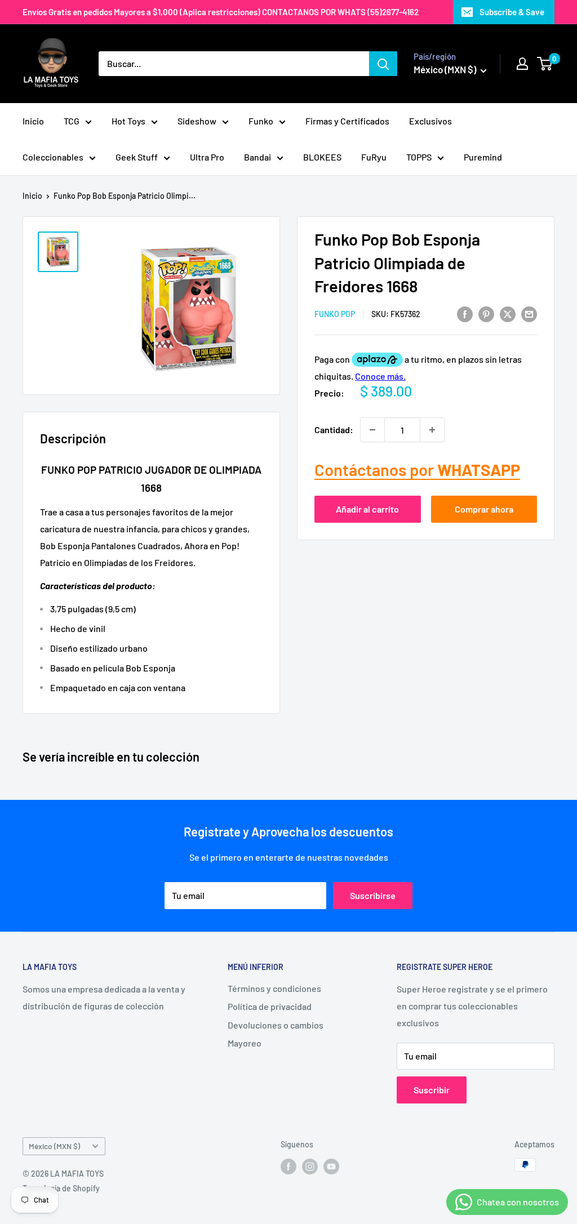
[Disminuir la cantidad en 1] (372, 430)
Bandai (257, 157)
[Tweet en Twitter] (508, 313)
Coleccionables (53, 157)
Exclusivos (430, 120)
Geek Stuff (137, 157)
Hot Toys (128, 120)
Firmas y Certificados (347, 120)
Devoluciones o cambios (275, 1025)
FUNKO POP (334, 314)
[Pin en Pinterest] (486, 313)
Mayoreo (244, 1043)
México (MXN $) (54, 1146)
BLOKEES (322, 157)
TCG (71, 120)
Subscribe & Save (512, 12)
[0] (545, 63)
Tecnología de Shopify (61, 1188)
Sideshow (196, 120)
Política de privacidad (270, 1006)
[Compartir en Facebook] (465, 313)
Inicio (33, 120)
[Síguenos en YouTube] (331, 1166)
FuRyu (374, 157)
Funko (260, 120)
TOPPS (419, 157)
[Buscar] (383, 63)
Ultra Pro (207, 157)
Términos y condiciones (274, 988)
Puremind (483, 157)
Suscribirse (373, 895)
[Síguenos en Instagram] (310, 1166)
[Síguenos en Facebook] (288, 1166)
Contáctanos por (417, 469)
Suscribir (432, 1089)
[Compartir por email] (529, 313)
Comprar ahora (484, 509)
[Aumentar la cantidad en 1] (432, 430)
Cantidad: (333, 429)
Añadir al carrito (367, 509)
